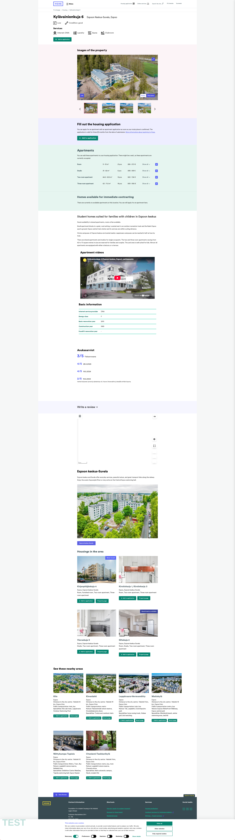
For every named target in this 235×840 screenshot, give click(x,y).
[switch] (93, 836)
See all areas (63, 794)
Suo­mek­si (179, 3)
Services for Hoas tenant (115, 812)
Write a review (86, 407)
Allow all (159, 823)
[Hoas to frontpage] (58, 4)
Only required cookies (159, 833)
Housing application (151, 808)
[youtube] (191, 809)
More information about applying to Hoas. (140, 132)
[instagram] (187, 809)
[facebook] (184, 809)
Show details (136, 836)
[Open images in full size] (153, 59)
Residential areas (112, 816)
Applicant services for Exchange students (158, 812)
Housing (64, 10)
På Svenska (170, 3)
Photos (143, 95)
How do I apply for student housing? (118, 808)
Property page (103, 601)
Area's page (74, 716)
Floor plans (151, 95)
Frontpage (56, 10)
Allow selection (159, 828)
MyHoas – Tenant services (153, 816)
